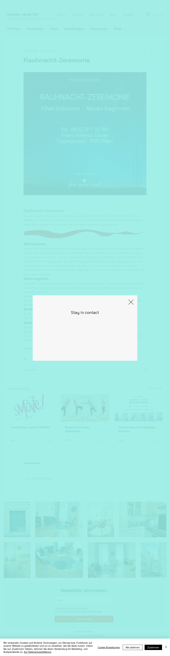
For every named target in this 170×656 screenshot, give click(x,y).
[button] (130, 302)
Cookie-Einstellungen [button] (109, 647)
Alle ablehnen (133, 647)
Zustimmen (153, 647)
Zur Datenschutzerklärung (37, 652)
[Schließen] (166, 647)
